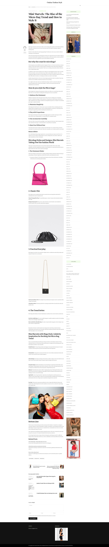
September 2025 (69, 84)
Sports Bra (68, 363)
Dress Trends (31, 496)
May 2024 (68, 110)
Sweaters (68, 375)
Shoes (67, 356)
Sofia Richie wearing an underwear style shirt (37, 446)
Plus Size (68, 337)
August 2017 (68, 255)
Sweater (68, 372)
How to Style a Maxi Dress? (34, 452)
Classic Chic (37, 458)
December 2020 (69, 206)
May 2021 (68, 194)
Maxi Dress (68, 328)
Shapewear (68, 354)
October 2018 (68, 241)
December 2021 (69, 178)
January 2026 (68, 75)
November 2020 (69, 208)
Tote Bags (68, 377)
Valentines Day (69, 389)
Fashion (30, 486)
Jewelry (67, 323)
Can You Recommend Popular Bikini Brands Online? (72, 15)
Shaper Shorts (69, 351)
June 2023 (68, 136)
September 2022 (69, 157)
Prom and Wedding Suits (71, 342)
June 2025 (68, 91)
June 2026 (68, 63)
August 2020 (68, 215)
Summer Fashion (69, 368)
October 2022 (68, 154)
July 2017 (68, 257)
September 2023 (69, 129)
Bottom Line (31, 458)
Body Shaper (68, 279)
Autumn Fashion (69, 266)
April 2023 (68, 140)
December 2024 (69, 103)
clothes (68, 293)
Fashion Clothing (69, 307)
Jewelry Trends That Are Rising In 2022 (45, 483)
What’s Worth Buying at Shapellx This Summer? (72, 22)
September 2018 (69, 243)
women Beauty (69, 403)
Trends (30, 479)
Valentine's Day (69, 386)
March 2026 (68, 70)
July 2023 (68, 133)
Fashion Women (31, 487)
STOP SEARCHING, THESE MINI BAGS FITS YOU (37, 441)
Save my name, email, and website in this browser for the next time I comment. (43, 515)
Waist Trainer (69, 391)
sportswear (68, 365)
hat (67, 316)
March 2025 (68, 96)
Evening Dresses (69, 302)
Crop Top (68, 295)
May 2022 (68, 166)
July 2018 (68, 248)
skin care (68, 358)
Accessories (31, 478)
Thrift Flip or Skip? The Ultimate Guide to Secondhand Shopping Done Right (73, 28)
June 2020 (68, 220)
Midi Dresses (68, 330)
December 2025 (69, 77)
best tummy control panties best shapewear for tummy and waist (72, 274)
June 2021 (68, 192)
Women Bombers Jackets (70, 405)
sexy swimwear (69, 349)
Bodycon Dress (69, 281)
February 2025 (69, 98)
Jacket (67, 321)
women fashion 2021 (31, 489)
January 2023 (68, 147)
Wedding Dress (69, 396)
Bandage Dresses (69, 271)
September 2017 (69, 253)
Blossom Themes (62, 545)
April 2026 (68, 68)
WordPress (71, 545)
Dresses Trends (69, 300)
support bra (68, 370)
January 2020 (68, 229)
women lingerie (69, 412)
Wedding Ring (69, 398)
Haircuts (68, 314)
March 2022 (68, 171)
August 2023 (68, 131)
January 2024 (68, 119)
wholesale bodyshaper (70, 400)
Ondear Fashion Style (54, 2)
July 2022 (68, 161)
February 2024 (69, 117)
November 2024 (69, 105)
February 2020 (69, 227)
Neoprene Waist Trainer (71, 335)
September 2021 (69, 185)
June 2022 (68, 164)
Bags (67, 268)
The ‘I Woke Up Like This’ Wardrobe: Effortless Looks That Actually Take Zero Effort (73, 18)
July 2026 (68, 61)
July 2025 (68, 89)
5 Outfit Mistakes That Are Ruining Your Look (47, 493)
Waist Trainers (69, 393)
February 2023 (69, 145)
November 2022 (69, 152)
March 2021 (68, 199)
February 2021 (69, 201)
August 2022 (68, 159)
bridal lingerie (69, 288)
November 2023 (69, 124)
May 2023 (68, 138)
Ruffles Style (69, 344)
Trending (68, 382)
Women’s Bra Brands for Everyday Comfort (73, 25)
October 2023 (68, 126)
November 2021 (69, 180)
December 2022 (69, 150)
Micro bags (42, 458)
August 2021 (68, 187)
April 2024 (68, 112)
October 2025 (68, 82)
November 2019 (69, 234)
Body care (68, 276)
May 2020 (68, 222)
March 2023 (68, 143)
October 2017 (68, 250)
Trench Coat (68, 379)
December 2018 (69, 236)
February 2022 (69, 173)
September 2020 (69, 213)
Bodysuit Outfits (69, 286)
